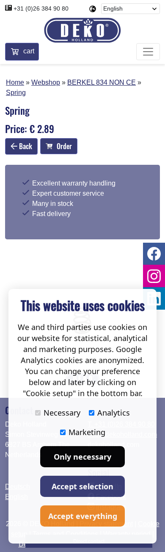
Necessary (62, 413)
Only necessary (82, 457)
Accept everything (82, 516)
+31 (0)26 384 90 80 (41, 8)
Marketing (87, 432)
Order (64, 146)
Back (24, 146)
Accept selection (82, 486)
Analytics (113, 413)
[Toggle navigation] (148, 51)
